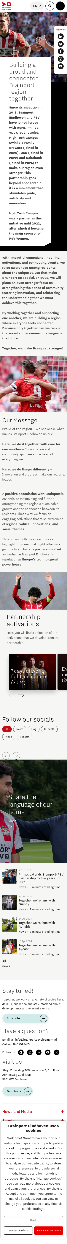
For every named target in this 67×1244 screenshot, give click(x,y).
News (19, 729)
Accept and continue (48, 1230)
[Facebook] (21, 1052)
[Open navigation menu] (60, 5)
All (7, 729)
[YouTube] (48, 1052)
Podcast (24, 736)
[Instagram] (30, 1052)
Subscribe (13, 1018)
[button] (21, 695)
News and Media (17, 1112)
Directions (14, 1091)
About (33, 1220)
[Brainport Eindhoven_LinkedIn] (61, 36)
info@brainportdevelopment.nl (36, 1039)
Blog (33, 729)
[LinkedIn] (39, 1052)
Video (8, 736)
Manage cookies (17, 1230)
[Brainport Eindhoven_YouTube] (61, 66)
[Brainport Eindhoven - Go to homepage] (6, 6)
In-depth (49, 729)
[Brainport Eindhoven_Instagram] (61, 59)
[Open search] (49, 5)
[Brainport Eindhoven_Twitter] (61, 44)
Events (8, 1120)
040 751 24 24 (21, 1044)
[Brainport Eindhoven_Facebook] (61, 51)
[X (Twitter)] (57, 1052)
